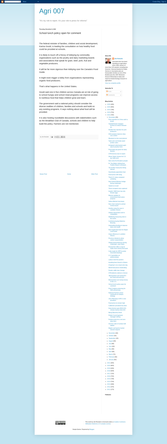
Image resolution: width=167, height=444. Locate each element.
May (110, 349)
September (112, 338)
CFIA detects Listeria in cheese (117, 273)
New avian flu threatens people (118, 161)
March (111, 354)
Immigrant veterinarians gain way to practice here (117, 146)
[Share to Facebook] (62, 137)
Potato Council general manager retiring (115, 316)
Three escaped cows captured (117, 188)
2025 (109, 107)
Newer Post (43, 174)
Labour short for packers (115, 260)
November (112, 333)
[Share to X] (60, 137)
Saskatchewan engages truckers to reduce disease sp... (117, 125)
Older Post (94, 174)
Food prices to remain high (116, 303)
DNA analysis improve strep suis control (117, 134)
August (111, 341)
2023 (109, 112)
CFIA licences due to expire (116, 154)
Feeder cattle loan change (116, 270)
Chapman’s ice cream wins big (117, 265)
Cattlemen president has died (117, 305)
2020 (109, 365)
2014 (109, 381)
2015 (109, 379)
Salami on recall (113, 186)
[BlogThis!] (58, 137)
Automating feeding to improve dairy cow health (117, 226)
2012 (109, 387)
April (110, 351)
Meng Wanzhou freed (115, 312)
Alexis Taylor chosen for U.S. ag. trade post (117, 157)
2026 (109, 104)
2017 (109, 373)
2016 (109, 376)
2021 (109, 363)
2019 (109, 368)
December (112, 117)
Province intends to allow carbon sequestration (116, 239)
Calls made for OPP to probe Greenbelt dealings (117, 252)
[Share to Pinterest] (64, 137)
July (110, 343)
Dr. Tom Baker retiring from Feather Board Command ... (117, 164)
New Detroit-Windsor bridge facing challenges (117, 182)
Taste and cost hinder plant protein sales (116, 141)
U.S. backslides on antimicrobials (114, 256)
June (110, 346)
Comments (111, 95)
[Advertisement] (69, 156)
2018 (109, 371)
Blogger (91, 429)
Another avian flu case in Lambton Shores (116, 209)
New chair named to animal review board (116, 204)
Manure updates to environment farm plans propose (116, 197)
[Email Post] (51, 136)
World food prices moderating (117, 267)
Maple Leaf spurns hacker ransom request (116, 328)
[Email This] (55, 137)
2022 (109, 115)
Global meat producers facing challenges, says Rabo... (117, 243)
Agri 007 (51, 11)
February (112, 357)
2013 (109, 384)
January (111, 359)
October (111, 335)
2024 (109, 109)
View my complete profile (113, 83)
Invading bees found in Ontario (117, 262)
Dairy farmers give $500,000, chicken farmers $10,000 (117, 309)
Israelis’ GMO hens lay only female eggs (116, 192)
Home (69, 174)
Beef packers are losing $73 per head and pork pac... (117, 276)
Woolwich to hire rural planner (117, 138)
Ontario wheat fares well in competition (116, 213)
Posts (109, 91)
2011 (109, 389)
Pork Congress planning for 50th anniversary (116, 289)
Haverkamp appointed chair (117, 172)
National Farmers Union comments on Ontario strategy (115, 294)
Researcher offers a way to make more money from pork (118, 247)
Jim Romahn (119, 58)
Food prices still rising (115, 174)
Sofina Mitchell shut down (116, 201)
